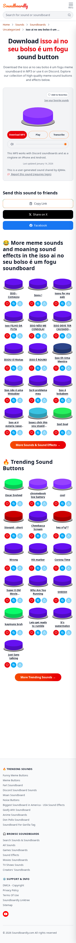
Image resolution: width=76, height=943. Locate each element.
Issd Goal (62, 424)
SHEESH (62, 592)
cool (62, 495)
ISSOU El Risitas (13, 359)
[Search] (69, 15)
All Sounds (9, 845)
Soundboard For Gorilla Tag (19, 824)
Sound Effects (11, 855)
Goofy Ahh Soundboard (16, 810)
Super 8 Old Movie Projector (14, 591)
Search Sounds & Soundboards (21, 840)
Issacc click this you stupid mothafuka (38, 424)
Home (6, 24)
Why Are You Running (38, 591)
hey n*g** (62, 527)
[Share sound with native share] (20, 303)
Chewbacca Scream (38, 527)
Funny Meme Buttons (15, 775)
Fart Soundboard (13, 785)
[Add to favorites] (7, 303)
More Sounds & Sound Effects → (38, 445)
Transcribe (59, 134)
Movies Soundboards (15, 860)
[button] (38, 116)
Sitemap (8, 905)
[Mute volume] (12, 144)
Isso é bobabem (62, 391)
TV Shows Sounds (13, 865)
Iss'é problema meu (38, 391)
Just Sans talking (13, 656)
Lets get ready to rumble (38, 624)
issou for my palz (62, 295)
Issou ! (38, 295)
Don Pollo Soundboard (16, 819)
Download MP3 (17, 134)
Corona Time (62, 559)
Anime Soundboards (15, 814)
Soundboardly (15, 5)
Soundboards (38, 24)
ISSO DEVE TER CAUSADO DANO (62, 327)
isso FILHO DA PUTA (13, 327)
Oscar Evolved (13, 495)
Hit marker (38, 559)
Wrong (14, 559)
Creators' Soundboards (16, 869)
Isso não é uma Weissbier (13, 391)
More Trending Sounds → (38, 677)
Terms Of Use (11, 895)
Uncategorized (11, 29)
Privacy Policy (11, 890)
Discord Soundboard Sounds (20, 790)
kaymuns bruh (14, 624)
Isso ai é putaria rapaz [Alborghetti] (13, 424)
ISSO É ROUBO (38, 359)
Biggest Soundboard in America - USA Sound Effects (34, 805)
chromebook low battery (38, 495)
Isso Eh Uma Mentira (62, 359)
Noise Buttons (11, 800)
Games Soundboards (15, 850)
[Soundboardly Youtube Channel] (5, 914)
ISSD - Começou (13, 295)
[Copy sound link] (13, 303)
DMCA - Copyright (13, 885)
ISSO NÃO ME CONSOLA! (38, 327)
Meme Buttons (11, 780)
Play (38, 134)
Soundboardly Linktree (16, 900)
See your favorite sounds (56, 100)
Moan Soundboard (14, 795)
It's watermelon (62, 624)
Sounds (19, 24)
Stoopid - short (13, 527)
